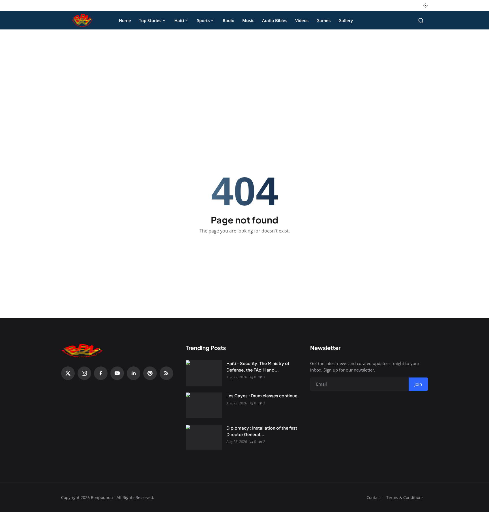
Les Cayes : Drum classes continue (261, 395)
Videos (301, 20)
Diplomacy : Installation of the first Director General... (261, 431)
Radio (228, 20)
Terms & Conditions (405, 497)
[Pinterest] (150, 373)
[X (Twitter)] (68, 373)
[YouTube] (117, 373)
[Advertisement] (244, 76)
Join (418, 384)
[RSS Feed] (166, 373)
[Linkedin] (133, 373)
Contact (373, 497)
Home (125, 20)
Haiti (179, 20)
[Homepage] (82, 20)
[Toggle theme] (425, 5)
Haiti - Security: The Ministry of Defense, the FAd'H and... (257, 366)
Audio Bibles (274, 20)
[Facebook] (101, 373)
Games (323, 20)
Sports (203, 20)
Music (248, 20)
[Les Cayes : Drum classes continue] (204, 405)
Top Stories (150, 20)
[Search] (421, 20)
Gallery (345, 20)
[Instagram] (84, 373)
